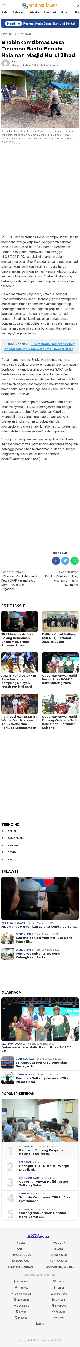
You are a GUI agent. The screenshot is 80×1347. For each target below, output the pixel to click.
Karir (20, 1248)
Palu (30, 934)
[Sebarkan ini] (56, 561)
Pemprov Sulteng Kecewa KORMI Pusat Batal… (43, 1080)
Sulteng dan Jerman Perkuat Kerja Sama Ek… (44, 939)
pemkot (13, 845)
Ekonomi (21, 934)
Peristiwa (7, 923)
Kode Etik (58, 1242)
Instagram (23, 1299)
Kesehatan (25, 1178)
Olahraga (7, 1044)
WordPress (60, 1293)
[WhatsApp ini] (74, 561)
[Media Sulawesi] (40, 5)
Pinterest (23, 1287)
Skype (22, 1311)
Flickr (60, 1317)
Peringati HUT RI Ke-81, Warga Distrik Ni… (44, 1167)
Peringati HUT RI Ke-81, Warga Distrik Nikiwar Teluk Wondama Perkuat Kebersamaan (19, 722)
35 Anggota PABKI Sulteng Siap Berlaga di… (41, 1064)
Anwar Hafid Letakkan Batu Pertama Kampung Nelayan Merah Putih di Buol (18, 681)
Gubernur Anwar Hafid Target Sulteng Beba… (43, 1183)
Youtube (60, 1311)
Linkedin (61, 1299)
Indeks (20, 1242)
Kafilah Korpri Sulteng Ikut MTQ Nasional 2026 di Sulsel (59, 638)
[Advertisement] (40, 191)
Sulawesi (20, 923)
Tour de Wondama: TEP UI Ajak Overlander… (45, 1199)
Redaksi (58, 1248)
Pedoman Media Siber (59, 1266)
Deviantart (23, 1305)
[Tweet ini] (65, 561)
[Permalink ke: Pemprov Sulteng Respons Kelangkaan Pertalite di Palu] (40, 1120)
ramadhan (15, 838)
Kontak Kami (59, 1260)
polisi (12, 831)
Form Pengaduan (20, 1266)
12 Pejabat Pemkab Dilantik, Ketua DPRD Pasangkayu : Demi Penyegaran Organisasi (19, 580)
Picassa (22, 1317)
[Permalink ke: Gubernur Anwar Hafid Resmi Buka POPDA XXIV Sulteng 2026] (40, 1019)
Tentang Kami (20, 1260)
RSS (41, 1323)
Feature (24, 1193)
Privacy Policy (20, 1254)
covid (12, 852)
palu (11, 859)
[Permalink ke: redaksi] (5, 63)
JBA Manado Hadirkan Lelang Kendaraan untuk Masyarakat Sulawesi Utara (18, 640)
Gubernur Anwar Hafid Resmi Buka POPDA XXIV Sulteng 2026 (59, 679)
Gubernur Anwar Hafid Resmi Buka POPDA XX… (36, 1049)
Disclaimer (59, 1254)
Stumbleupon (23, 1293)
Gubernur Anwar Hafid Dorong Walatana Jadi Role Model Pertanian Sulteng (59, 722)
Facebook (23, 1281)
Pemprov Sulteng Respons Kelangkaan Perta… (38, 955)
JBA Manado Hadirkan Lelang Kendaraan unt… (39, 926)
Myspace (60, 1305)
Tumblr (61, 1287)
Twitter (61, 1281)
